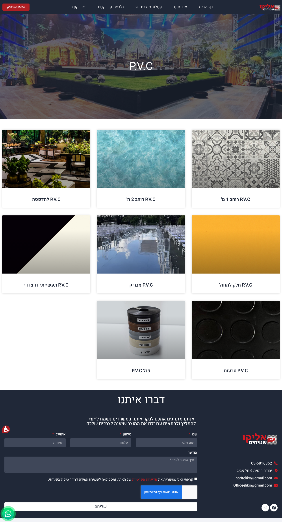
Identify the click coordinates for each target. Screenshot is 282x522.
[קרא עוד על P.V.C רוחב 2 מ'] (141, 159)
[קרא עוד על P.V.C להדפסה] (46, 159)
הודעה (192, 453)
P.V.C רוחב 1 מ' (235, 199)
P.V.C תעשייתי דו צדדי (46, 285)
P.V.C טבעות (236, 370)
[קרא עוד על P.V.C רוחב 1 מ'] (236, 159)
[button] (100, 472)
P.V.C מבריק (141, 285)
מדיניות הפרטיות (144, 479)
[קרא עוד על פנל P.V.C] (141, 330)
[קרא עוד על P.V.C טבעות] (236, 330)
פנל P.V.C (141, 370)
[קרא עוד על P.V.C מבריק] (141, 244)
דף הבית (206, 7)
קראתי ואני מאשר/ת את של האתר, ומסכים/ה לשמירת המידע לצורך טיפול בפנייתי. (120, 479)
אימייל (60, 435)
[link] (240, 478)
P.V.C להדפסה (46, 199)
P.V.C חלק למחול (235, 285)
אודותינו (180, 7)
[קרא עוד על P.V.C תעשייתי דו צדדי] (46, 244)
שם (194, 435)
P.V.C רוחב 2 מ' (141, 199)
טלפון (126, 435)
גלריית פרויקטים (110, 7)
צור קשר (78, 7)
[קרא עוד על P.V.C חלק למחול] (236, 244)
